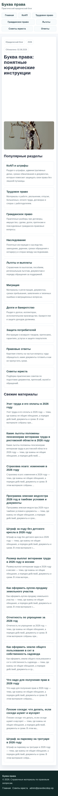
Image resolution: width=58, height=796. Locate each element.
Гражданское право (18, 22)
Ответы (45, 29)
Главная (9, 15)
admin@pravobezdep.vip (42, 788)
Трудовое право (44, 15)
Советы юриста (17, 29)
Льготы (46, 22)
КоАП (25, 15)
